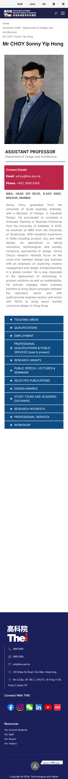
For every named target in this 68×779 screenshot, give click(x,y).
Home (6, 23)
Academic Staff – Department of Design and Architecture (28, 30)
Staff (19, 3)
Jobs (32, 3)
